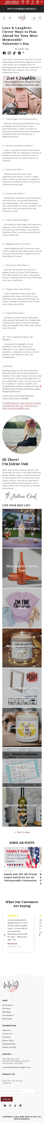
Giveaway (6, 1037)
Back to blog (23, 832)
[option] (19, 931)
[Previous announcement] (3, 8)
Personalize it (8, 1015)
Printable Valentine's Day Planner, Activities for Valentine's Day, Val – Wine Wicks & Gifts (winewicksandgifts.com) (21, 405)
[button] (4, 18)
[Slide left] (5, 866)
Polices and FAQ (9, 1047)
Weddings (6, 1012)
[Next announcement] (40, 8)
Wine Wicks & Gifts (29, 1117)
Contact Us (7, 1033)
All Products (7, 1005)
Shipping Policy (8, 1044)
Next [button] (39, 934)
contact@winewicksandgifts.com (16, 1067)
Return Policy (8, 1040)
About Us (6, 1030)
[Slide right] (39, 866)
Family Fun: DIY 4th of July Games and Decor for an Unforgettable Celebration (20, 877)
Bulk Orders (7, 1019)
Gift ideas (6, 1008)
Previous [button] (5, 934)
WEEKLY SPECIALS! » (27, 9)
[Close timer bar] (42, 2)
